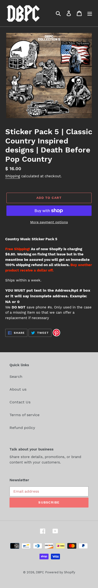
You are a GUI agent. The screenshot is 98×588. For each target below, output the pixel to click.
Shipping (12, 176)
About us (18, 389)
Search (16, 376)
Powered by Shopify (60, 572)
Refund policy (22, 427)
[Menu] (89, 13)
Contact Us (20, 402)
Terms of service (24, 415)
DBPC (40, 572)
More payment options (49, 222)
